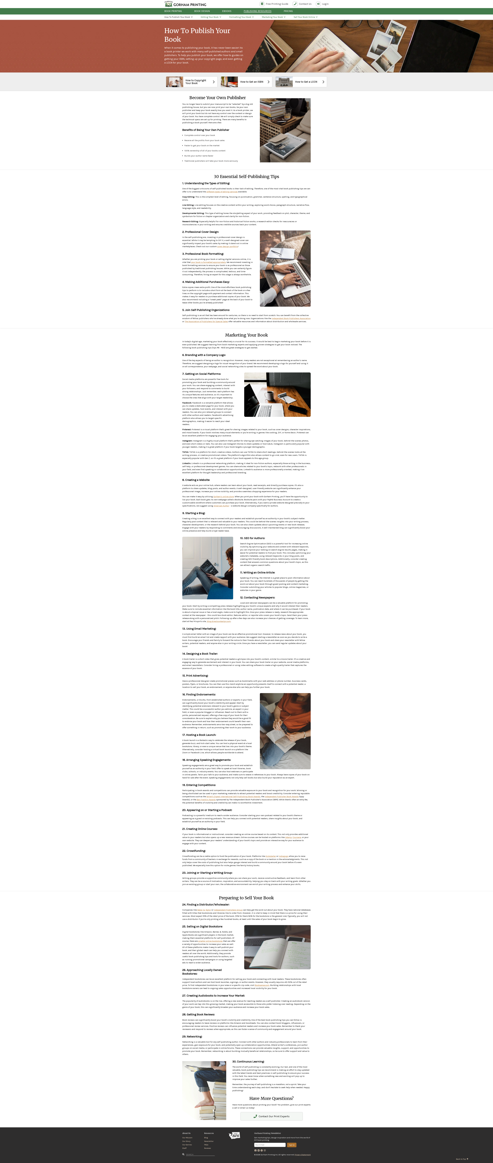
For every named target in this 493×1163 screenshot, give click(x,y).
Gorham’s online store (223, 496)
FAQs (206, 1145)
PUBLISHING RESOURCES (257, 11)
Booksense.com (262, 985)
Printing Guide (277, 3)
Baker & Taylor (204, 910)
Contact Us (305, 3)
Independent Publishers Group (228, 910)
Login (325, 3)
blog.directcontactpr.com (219, 621)
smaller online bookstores (210, 941)
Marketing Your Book (272, 17)
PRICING (288, 11)
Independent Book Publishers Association (291, 318)
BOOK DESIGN (202, 11)
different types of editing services (222, 191)
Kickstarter (271, 856)
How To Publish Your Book (177, 17)
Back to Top (461, 1159)
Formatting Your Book (240, 17)
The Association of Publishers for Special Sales (206, 321)
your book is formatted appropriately (208, 262)
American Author (221, 506)
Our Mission (187, 1138)
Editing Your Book (210, 17)
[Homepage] (185, 4)
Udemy (288, 837)
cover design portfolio (227, 246)
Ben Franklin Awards (206, 799)
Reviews (207, 1148)
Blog (206, 1138)
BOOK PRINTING (173, 11)
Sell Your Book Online (304, 17)
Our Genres (187, 1145)
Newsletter (209, 1141)
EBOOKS (226, 11)
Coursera (297, 837)
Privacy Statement (303, 1155)
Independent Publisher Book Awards (282, 796)
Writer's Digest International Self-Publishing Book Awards (233, 796)
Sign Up (292, 1145)
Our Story (186, 1141)
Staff (184, 1148)
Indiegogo (283, 856)
